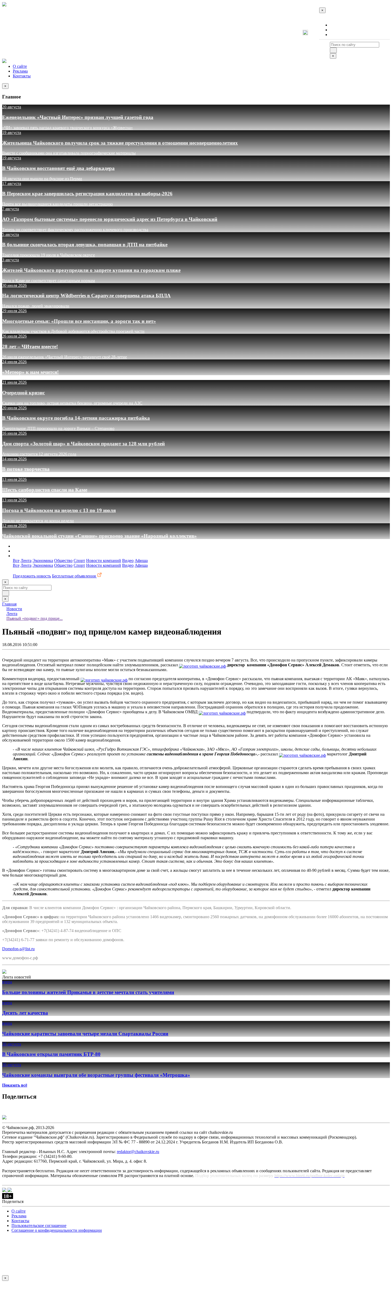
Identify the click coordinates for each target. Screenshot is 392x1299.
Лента (26, 560)
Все (16, 560)
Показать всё (14, 1085)
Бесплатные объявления (74, 576)
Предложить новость (32, 576)
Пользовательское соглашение (38, 1225)
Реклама (337, 29)
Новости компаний (103, 560)
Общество (63, 560)
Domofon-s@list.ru (18, 948)
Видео (128, 560)
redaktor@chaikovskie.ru (138, 1151)
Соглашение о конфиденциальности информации (56, 1230)
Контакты (339, 34)
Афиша (141, 560)
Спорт (79, 560)
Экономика (43, 560)
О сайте (337, 25)
